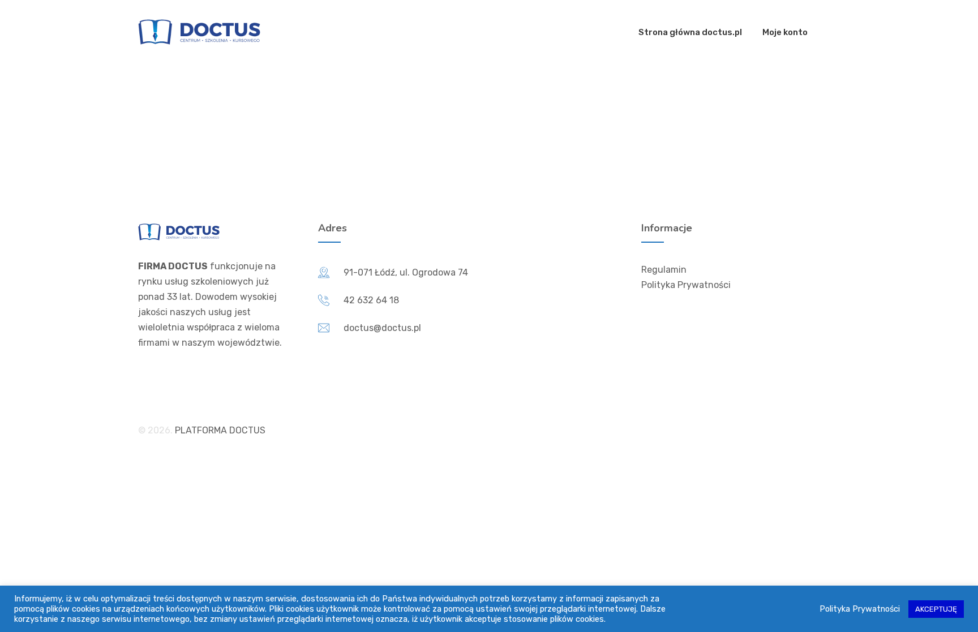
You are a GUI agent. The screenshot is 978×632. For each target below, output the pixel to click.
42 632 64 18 (371, 300)
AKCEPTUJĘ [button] (936, 609)
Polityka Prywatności (686, 285)
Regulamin (664, 269)
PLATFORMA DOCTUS (220, 430)
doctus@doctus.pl (382, 328)
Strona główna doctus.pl (690, 32)
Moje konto (785, 32)
